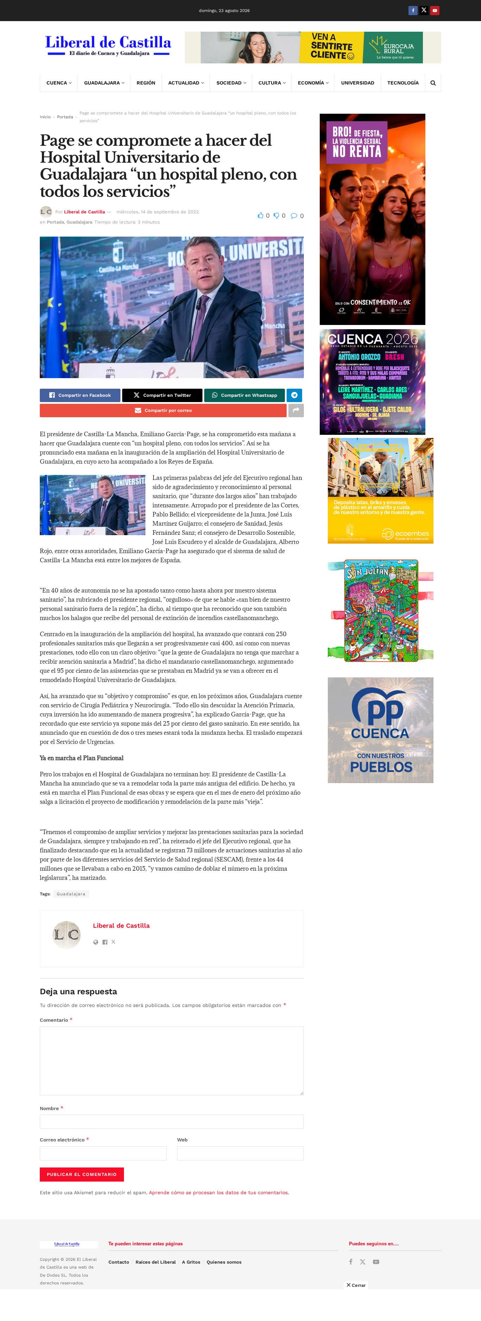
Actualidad (183, 83)
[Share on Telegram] (294, 395)
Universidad (357, 83)
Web (182, 1139)
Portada (65, 116)
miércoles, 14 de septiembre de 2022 (158, 211)
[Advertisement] (240, 1305)
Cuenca (56, 83)
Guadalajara (102, 83)
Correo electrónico (64, 1139)
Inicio (45, 116)
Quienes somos (224, 1262)
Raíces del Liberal (156, 1262)
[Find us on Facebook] (413, 10)
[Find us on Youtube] (434, 10)
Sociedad (229, 83)
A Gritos (191, 1262)
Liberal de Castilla (84, 211)
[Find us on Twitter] (424, 10)
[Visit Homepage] (107, 47)
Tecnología (403, 83)
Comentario (56, 1019)
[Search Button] (433, 83)
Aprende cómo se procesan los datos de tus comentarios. (219, 1192)
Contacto (118, 1262)
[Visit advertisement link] (313, 47)
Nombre (52, 1108)
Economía (311, 83)
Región (146, 83)
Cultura (269, 83)
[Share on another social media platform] (296, 410)
